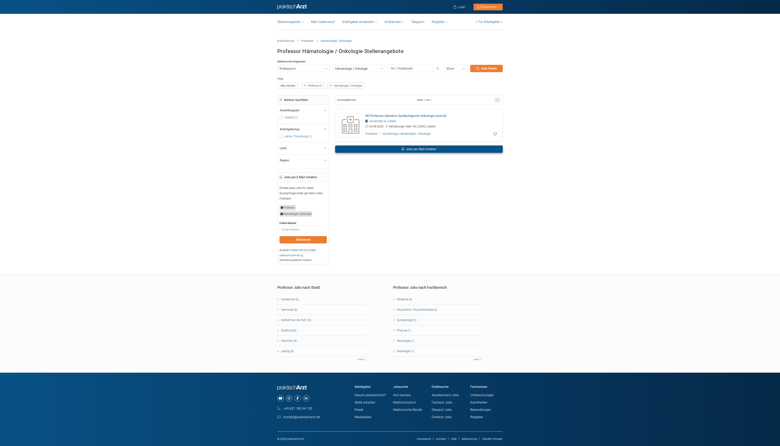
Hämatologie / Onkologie (351, 69)
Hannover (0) (289, 309)
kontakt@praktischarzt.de (301, 417)
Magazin (418, 22)
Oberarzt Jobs (442, 410)
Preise (358, 410)
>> (497, 99)
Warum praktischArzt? (370, 395)
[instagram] (289, 398)
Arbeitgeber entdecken (358, 22)
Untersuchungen (482, 395)
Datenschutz (470, 439)
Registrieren (488, 7)
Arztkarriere (393, 22)
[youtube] (280, 398)
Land (283, 148)
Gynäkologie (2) (407, 320)
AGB (300, 250)
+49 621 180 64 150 (297, 408)
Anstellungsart (289, 110)
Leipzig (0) (287, 351)
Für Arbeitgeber (489, 22)
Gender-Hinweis (492, 439)
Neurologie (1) (406, 340)
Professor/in (288, 69)
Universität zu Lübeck (382, 121)
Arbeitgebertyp (289, 129)
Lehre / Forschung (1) (298, 136)
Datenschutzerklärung (291, 255)
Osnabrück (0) (290, 299)
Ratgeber (438, 22)
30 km (450, 69)
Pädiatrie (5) (404, 299)
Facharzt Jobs (442, 402)
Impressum (424, 439)
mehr (361, 359)
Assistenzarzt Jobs (445, 395)
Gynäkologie (390, 133)
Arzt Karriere (402, 395)
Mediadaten (363, 417)
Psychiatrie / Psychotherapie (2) (417, 309)
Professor (307, 40)
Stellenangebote (288, 22)
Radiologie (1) (405, 351)
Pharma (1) (404, 330)
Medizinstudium (404, 402)
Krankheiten (478, 402)
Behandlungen (480, 410)
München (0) (289, 340)
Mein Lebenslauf (323, 22)
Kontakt (441, 439)
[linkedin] (306, 398)
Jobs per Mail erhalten (420, 149)
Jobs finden (489, 68)
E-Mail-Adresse (288, 223)
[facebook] (297, 398)
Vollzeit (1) (291, 117)
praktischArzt (285, 40)
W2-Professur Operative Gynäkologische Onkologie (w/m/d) (405, 116)
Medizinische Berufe (407, 410)
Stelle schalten (364, 402)
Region (284, 160)
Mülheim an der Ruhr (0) (296, 320)
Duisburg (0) (289, 330)
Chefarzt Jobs (442, 417)
